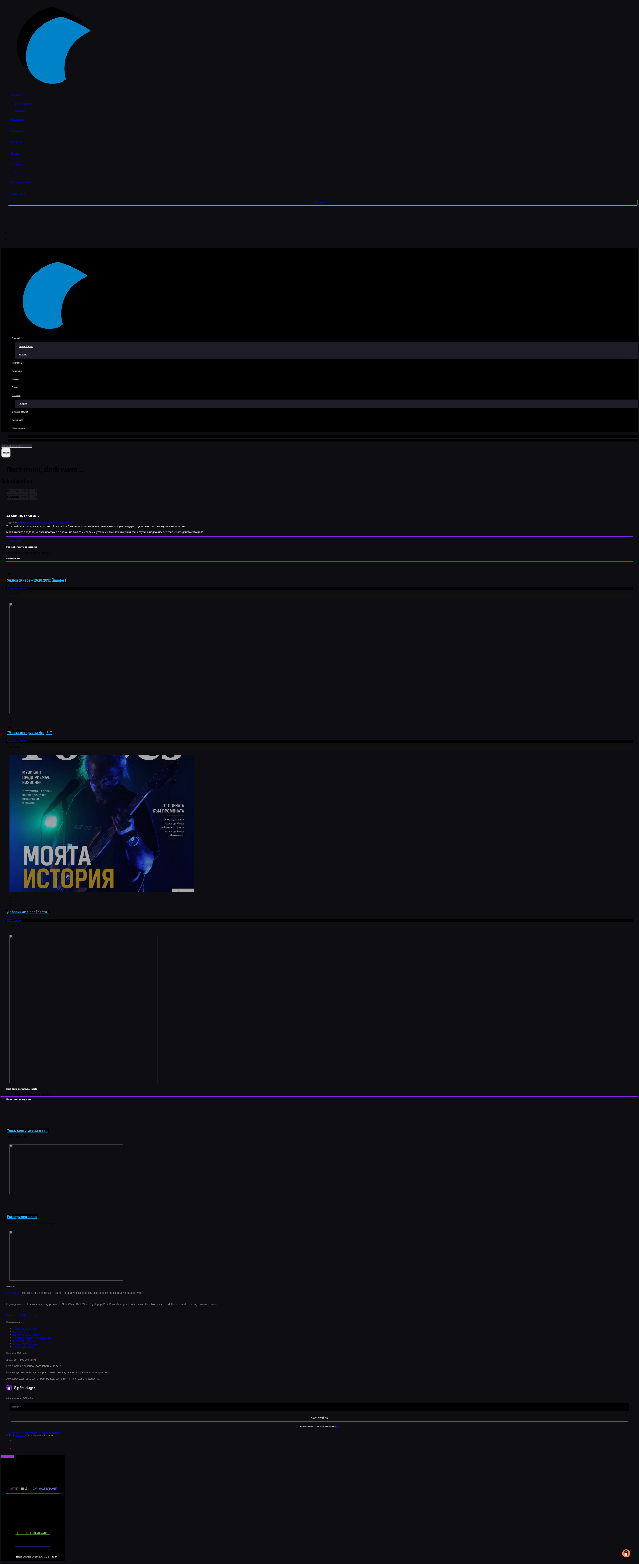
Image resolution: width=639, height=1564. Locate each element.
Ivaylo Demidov (17, 588)
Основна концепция (25, 1328)
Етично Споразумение (27, 1334)
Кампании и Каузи (24, 1340)
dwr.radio (20, 1435)
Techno (60, 522)
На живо (20, 110)
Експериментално (22, 1216)
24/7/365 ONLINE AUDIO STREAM (40, 1557)
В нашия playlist (21, 182)
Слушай (16, 94)
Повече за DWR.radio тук (21, 1315)
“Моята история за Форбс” (29, 732)
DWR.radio (14, 920)
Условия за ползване (50, 1432)
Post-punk (43, 522)
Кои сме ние (20, 1331)
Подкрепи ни (323, 202)
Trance (68, 522)
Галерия (20, 173)
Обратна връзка (23, 1346)
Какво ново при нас (25, 1343)
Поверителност (28, 1432)
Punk (52, 522)
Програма (17, 119)
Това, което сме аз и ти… (27, 1130)
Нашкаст (16, 142)
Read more (15, 540)
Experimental (30, 522)
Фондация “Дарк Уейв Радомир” (32, 1337)
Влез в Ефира (23, 103)
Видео (15, 153)
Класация (17, 130)
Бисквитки (13, 1432)
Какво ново (18, 193)
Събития (16, 164)
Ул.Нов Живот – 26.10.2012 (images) (36, 580)
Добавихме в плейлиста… (28, 912)
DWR (19, 522)
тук (337, 1426)
